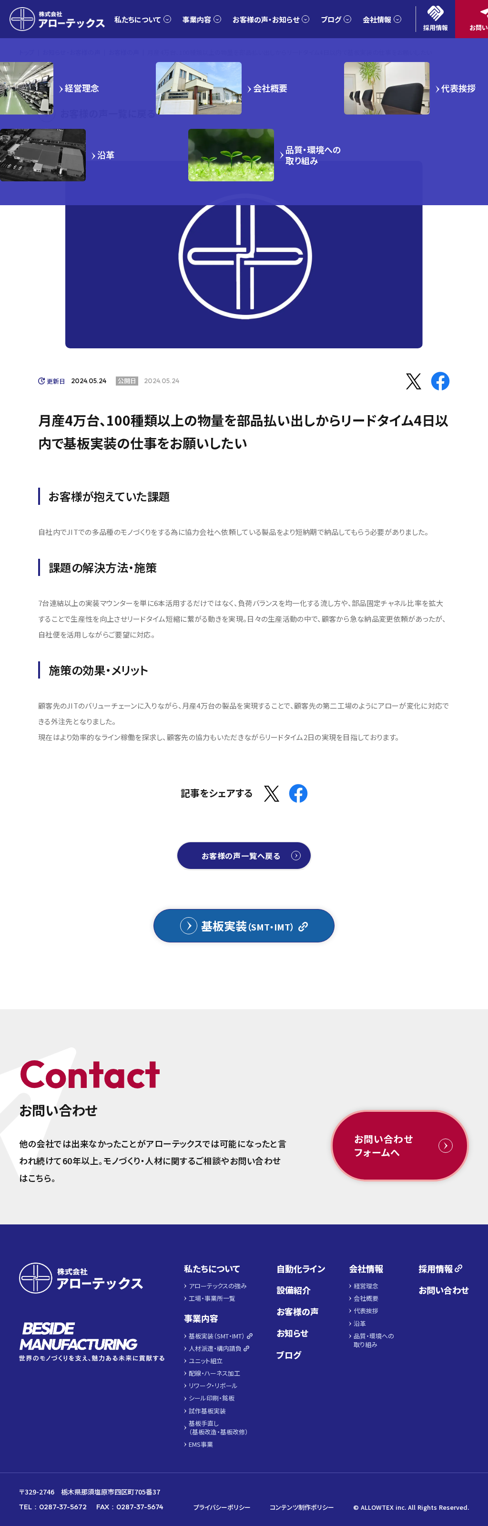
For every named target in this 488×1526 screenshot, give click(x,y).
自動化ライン (300, 1269)
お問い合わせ (443, 1290)
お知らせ (292, 1333)
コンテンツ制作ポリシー (302, 1507)
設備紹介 (293, 1290)
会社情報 (366, 1269)
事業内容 (201, 1318)
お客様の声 (297, 1311)
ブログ (288, 1355)
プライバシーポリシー (222, 1507)
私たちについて (212, 1269)
